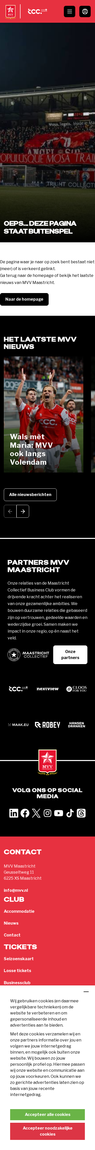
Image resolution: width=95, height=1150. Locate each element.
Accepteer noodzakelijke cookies (47, 1131)
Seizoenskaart (19, 958)
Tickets (20, 947)
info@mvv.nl (16, 890)
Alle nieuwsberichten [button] (30, 494)
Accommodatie (19, 911)
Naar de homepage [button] (24, 299)
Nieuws (11, 923)
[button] (22, 511)
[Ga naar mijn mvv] (85, 11)
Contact (12, 935)
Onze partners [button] (70, 654)
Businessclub (17, 982)
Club (14, 899)
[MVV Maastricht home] (10, 16)
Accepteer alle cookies (47, 1114)
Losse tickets (17, 970)
